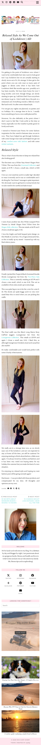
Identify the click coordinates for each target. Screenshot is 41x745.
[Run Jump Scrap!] (20, 19)
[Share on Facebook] (11, 489)
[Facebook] (14, 2)
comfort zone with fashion (17, 141)
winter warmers (7, 144)
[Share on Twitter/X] (13, 489)
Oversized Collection (29, 165)
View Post (20, 632)
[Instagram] (7, 2)
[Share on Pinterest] (16, 489)
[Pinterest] (10, 2)
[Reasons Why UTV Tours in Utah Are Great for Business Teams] (20, 694)
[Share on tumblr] (19, 489)
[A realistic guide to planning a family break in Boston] (20, 721)
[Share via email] (8, 489)
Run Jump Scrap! (23, 740)
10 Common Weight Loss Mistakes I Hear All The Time (30, 500)
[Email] (18, 2)
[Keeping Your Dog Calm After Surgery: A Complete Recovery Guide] (20, 667)
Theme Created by (20, 742)
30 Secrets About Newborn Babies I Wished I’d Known (9, 500)
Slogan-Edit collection (10, 227)
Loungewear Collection (10, 338)
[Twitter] (3, 2)
